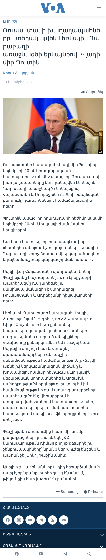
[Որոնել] (89, 554)
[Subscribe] (63, 520)
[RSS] (52, 520)
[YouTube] (41, 554)
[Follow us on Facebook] (7, 520)
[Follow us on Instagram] (18, 520)
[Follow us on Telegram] (41, 520)
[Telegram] (65, 554)
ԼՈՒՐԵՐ (11, 21)
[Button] (92, 92)
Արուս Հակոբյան (18, 73)
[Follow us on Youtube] (30, 520)
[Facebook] (16, 554)
